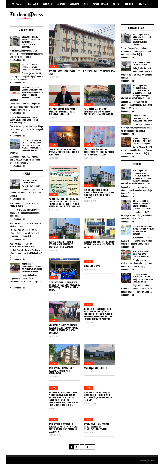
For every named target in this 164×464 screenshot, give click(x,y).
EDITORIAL (74, 3)
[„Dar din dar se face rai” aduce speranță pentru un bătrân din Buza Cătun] (64, 136)
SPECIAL (117, 3)
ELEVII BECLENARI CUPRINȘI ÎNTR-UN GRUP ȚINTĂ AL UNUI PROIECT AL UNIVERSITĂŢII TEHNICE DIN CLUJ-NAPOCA (64, 286)
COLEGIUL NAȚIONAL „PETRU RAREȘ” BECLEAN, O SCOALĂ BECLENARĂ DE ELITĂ (99, 244)
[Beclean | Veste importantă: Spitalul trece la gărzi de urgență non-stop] (82, 46)
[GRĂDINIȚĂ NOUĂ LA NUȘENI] (99, 354)
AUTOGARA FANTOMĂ (93, 266)
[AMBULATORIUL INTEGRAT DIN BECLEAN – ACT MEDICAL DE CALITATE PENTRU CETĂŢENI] (64, 228)
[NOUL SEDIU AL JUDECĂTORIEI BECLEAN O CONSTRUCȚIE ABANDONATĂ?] (64, 354)
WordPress (150, 460)
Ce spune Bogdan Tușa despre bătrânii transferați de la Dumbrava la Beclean (63, 112)
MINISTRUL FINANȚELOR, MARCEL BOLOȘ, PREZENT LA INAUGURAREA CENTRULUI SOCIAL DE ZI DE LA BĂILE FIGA (64, 329)
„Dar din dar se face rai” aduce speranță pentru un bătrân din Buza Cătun (64, 152)
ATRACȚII (61, 3)
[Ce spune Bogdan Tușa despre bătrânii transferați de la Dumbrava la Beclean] (64, 95)
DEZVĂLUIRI (33, 3)
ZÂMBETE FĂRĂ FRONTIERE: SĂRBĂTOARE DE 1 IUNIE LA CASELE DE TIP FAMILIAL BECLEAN (99, 152)
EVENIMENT (48, 3)
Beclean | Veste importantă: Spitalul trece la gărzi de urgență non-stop (82, 72)
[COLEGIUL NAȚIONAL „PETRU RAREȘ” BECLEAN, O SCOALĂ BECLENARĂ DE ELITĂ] (99, 228)
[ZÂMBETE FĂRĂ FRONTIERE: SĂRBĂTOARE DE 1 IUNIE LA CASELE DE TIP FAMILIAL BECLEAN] (99, 136)
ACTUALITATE (18, 3)
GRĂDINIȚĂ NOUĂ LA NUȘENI (95, 368)
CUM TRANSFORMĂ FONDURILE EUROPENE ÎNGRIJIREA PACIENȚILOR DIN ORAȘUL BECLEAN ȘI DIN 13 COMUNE (99, 194)
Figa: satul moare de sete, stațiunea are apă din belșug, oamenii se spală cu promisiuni (99, 112)
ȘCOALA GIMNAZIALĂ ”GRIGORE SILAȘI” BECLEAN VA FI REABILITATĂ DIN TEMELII (97, 427)
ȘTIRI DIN (129, 3)
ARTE (86, 3)
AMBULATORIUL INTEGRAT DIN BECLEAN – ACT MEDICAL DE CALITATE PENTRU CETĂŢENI (62, 244)
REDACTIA (142, 3)
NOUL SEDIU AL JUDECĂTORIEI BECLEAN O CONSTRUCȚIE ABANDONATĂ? (61, 371)
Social (53, 66)
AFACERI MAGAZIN (101, 3)
